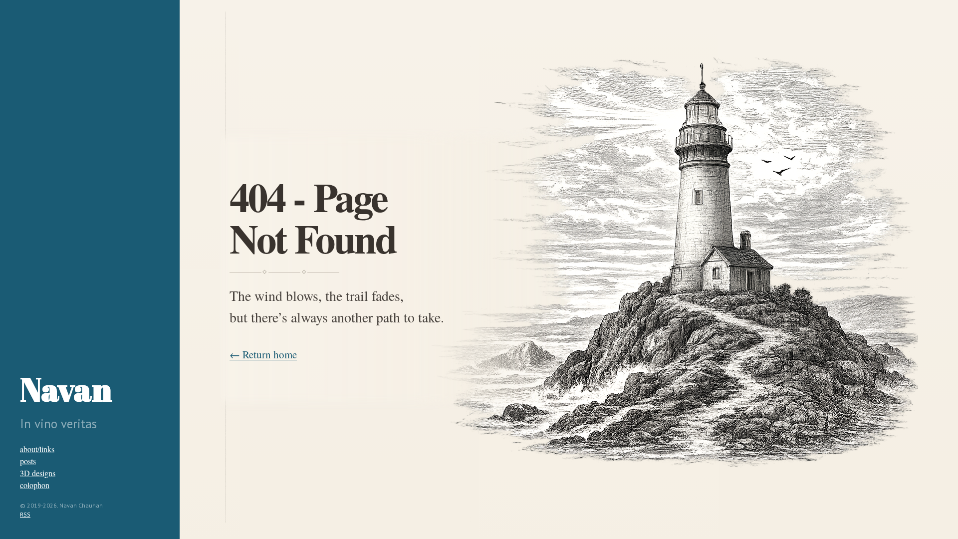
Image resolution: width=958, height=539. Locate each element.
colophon (34, 485)
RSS (25, 514)
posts (28, 461)
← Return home (263, 354)
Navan (66, 389)
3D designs (37, 473)
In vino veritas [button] (58, 424)
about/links (37, 449)
